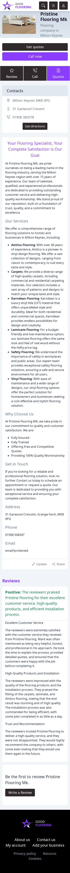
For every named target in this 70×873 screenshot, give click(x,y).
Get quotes (35, 47)
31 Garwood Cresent (29, 109)
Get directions (35, 126)
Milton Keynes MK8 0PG (31, 100)
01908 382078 (23, 117)
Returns (49, 853)
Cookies (35, 858)
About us (22, 839)
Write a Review (20, 792)
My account (16, 845)
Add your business (48, 845)
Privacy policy (25, 853)
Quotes (58, 76)
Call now (35, 56)
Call (35, 76)
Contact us (46, 839)
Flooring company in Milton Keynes (51, 30)
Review (11, 76)
